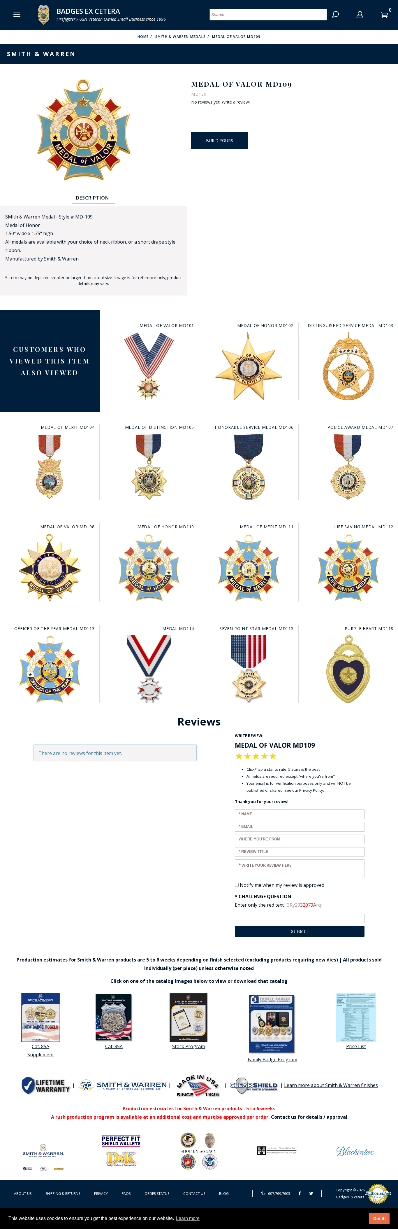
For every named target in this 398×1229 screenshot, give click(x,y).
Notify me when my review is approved (282, 885)
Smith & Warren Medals (180, 36)
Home (143, 36)
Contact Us (194, 1193)
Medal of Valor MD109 (236, 36)
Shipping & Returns (62, 1193)
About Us (22, 1193)
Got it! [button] (379, 1218)
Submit (300, 931)
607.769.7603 (278, 1193)
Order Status (157, 1193)
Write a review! (236, 102)
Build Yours (219, 140)
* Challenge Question (263, 896)
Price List (356, 1046)
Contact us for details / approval (309, 1117)
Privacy (101, 1193)
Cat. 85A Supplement (40, 1050)
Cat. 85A (114, 1046)
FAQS (126, 1193)
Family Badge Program (272, 1059)
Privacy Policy (311, 790)
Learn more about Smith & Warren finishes (331, 1085)
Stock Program (188, 1046)
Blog (224, 1193)
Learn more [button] (188, 1218)
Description (92, 198)
